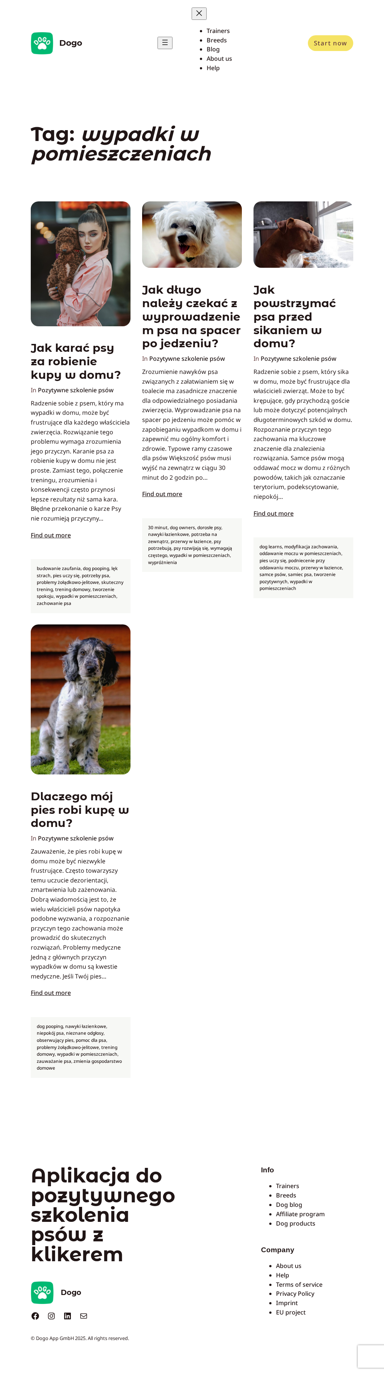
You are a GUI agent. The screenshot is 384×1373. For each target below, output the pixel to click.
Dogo (70, 43)
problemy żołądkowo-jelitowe (68, 582)
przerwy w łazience (191, 541)
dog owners (182, 527)
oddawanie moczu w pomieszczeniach (300, 553)
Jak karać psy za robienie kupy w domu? (76, 361)
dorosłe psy (209, 527)
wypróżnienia (162, 562)
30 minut (158, 527)
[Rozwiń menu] (165, 43)
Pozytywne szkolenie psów (76, 390)
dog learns (271, 546)
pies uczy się (66, 575)
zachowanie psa (54, 603)
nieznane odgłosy (85, 1033)
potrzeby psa (95, 575)
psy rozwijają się (191, 548)
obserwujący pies (55, 1040)
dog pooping (96, 568)
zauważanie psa (54, 1061)
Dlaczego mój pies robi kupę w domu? (80, 810)
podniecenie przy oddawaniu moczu (292, 564)
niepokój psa (50, 1033)
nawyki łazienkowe (168, 534)
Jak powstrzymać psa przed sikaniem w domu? (295, 316)
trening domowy (72, 589)
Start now (330, 43)
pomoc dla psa (91, 1040)
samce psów (273, 574)
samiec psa (300, 574)
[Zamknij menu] (199, 14)
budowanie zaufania (59, 568)
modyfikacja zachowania (310, 546)
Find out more (51, 535)
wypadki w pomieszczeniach (86, 596)
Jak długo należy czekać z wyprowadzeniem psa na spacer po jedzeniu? (191, 316)
